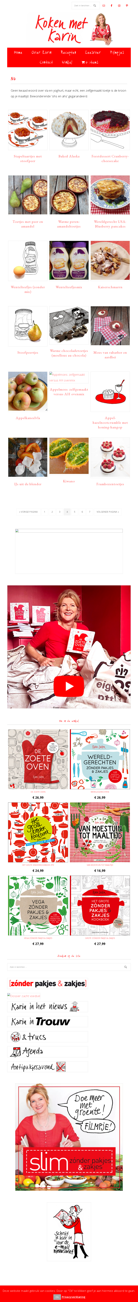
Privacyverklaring (74, 1297)
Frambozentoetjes (110, 484)
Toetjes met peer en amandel (28, 224)
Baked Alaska (69, 156)
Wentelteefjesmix (69, 287)
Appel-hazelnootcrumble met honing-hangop (110, 422)
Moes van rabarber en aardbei (110, 354)
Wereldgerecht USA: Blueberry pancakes (110, 224)
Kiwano (69, 481)
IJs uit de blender (28, 484)
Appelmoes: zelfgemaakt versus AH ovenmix (69, 391)
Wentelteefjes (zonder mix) (28, 289)
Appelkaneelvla (28, 417)
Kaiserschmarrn (110, 287)
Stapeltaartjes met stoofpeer (28, 158)
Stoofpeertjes (27, 352)
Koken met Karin (69, 29)
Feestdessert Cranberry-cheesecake (110, 158)
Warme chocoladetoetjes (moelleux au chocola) (69, 353)
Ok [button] (57, 1297)
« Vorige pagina (28, 512)
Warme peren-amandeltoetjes (69, 224)
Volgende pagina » (107, 512)
